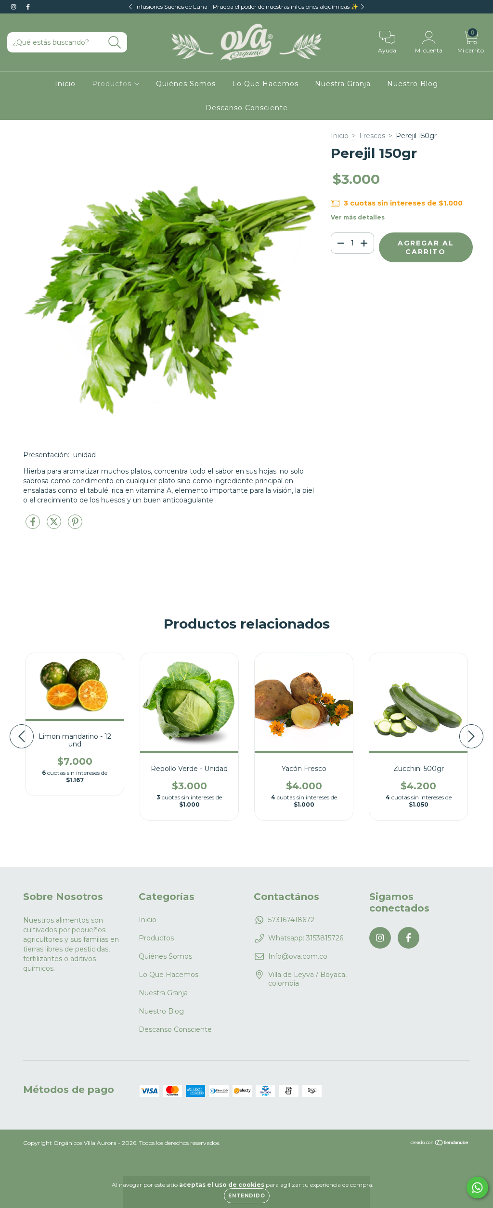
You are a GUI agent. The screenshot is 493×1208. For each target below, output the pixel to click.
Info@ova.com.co (297, 956)
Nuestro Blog (412, 83)
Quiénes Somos (186, 83)
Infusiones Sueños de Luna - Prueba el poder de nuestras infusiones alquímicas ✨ (246, 6)
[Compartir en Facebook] (34, 525)
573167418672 (291, 919)
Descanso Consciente (247, 107)
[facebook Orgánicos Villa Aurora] (28, 6)
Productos (113, 83)
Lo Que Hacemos (265, 83)
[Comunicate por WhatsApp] (477, 1187)
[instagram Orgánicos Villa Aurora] (14, 6)
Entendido (246, 1196)
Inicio (65, 83)
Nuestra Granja (343, 83)
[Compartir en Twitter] (55, 525)
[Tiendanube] (440, 1143)
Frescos (372, 135)
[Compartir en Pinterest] (75, 525)
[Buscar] (115, 42)
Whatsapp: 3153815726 (305, 938)
